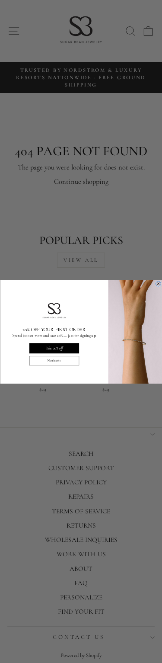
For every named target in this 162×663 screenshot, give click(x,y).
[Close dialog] (158, 283)
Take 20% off (53, 348)
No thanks (54, 360)
